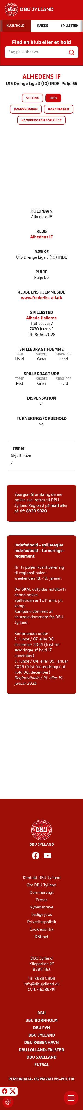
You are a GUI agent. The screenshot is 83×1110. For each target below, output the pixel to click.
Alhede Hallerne (41, 318)
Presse (41, 900)
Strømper (63, 354)
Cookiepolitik (41, 930)
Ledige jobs (41, 915)
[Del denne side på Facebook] (4, 1092)
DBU (41, 1013)
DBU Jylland (41, 1035)
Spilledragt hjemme (41, 350)
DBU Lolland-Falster (41, 1050)
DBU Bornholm (41, 1021)
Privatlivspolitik (41, 922)
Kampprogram (26, 109)
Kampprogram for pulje (41, 120)
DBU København (41, 1043)
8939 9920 (36, 511)
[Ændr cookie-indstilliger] (7, 1102)
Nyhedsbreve (41, 907)
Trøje (19, 354)
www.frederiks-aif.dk (41, 298)
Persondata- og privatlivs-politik (41, 1079)
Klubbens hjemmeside (41, 293)
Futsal (41, 1065)
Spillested (41, 313)
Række (41, 252)
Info (53, 98)
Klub (41, 232)
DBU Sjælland (41, 1058)
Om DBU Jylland (41, 885)
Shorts (41, 354)
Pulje (41, 272)
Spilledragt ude (41, 374)
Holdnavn (41, 211)
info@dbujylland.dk (41, 984)
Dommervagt (42, 893)
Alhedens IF (41, 237)
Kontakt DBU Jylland (41, 878)
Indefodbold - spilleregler (38, 545)
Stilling (32, 98)
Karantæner (58, 109)
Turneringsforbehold (42, 419)
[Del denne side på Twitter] (13, 1092)
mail (54, 506)
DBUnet (42, 937)
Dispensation (41, 398)
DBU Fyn (41, 1028)
